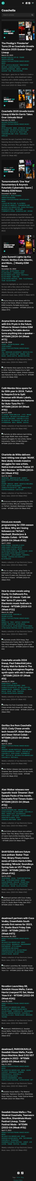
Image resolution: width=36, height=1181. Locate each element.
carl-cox (5, 354)
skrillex (5, 136)
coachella (24, 134)
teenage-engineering (9, 1078)
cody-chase (15, 753)
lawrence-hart (18, 273)
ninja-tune (23, 132)
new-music (6, 886)
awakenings (28, 1011)
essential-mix (21, 211)
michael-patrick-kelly (10, 122)
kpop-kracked (7, 128)
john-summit (6, 346)
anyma (30, 211)
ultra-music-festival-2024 (12, 628)
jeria (22, 344)
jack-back (5, 416)
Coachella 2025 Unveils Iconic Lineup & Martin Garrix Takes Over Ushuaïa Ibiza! (18, 114)
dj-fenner (5, 130)
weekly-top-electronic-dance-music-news (16, 62)
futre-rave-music (13, 880)
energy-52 (5, 622)
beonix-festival (24, 356)
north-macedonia (8, 69)
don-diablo (6, 555)
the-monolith (28, 628)
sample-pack (26, 487)
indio (3, 814)
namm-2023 (10, 814)
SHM (20, 1138)
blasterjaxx (6, 559)
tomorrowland (8, 134)
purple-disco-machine (10, 1080)
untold (17, 622)
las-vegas (15, 815)
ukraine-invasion (14, 1013)
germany (16, 689)
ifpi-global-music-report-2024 (13, 553)
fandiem (21, 1072)
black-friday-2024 (8, 275)
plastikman (27, 278)
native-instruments (14, 486)
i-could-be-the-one (9, 203)
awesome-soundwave (13, 352)
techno (4, 557)
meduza (10, 484)
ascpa (28, 1070)
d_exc (4, 486)
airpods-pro (22, 810)
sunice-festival (14, 67)
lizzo (20, 1078)
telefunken (6, 878)
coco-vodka (6, 944)
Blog (22, 1177)
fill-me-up (25, 420)
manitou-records (26, 484)
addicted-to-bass (8, 817)
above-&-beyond (8, 59)
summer (24, 1144)
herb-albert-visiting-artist (12, 547)
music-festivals (27, 207)
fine (9, 71)
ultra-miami (20, 624)
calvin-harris (18, 812)
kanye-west (6, 815)
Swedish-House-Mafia (10, 1138)
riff (3, 755)
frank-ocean (19, 1015)
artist (19, 549)
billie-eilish (23, 551)
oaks (23, 685)
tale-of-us (14, 132)
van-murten (23, 884)
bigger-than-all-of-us (10, 57)
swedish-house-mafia (19, 1009)
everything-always (9, 549)
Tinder (9, 1144)
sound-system (7, 616)
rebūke (22, 354)
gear (19, 819)
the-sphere (19, 209)
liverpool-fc (18, 1011)
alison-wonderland (9, 810)
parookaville (7, 1074)
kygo (17, 134)
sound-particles (15, 749)
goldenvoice (21, 814)
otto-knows (16, 946)
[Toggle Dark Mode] (22, 3)
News (18, 1177)
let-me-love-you (24, 687)
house (13, 886)
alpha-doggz (24, 1080)
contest (5, 1072)
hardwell (26, 555)
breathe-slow (15, 478)
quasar (4, 71)
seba (20, 278)
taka (12, 622)
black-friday (14, 271)
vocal (13, 878)
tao (3, 352)
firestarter (24, 65)
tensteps (20, 691)
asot (18, 275)
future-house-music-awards (12, 693)
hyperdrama (6, 422)
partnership (6, 946)
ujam (23, 271)
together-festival (24, 878)
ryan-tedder (6, 545)
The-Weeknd (27, 1138)
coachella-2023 (8, 1015)
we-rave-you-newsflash (19, 130)
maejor (16, 882)
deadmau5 (16, 944)
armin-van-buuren (8, 197)
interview (5, 478)
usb (19, 487)
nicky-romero (16, 195)
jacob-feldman (13, 344)
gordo (4, 344)
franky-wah (24, 882)
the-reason (15, 420)
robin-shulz (6, 683)
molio (4, 691)
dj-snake (5, 414)
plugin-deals (6, 273)
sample (24, 478)
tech (18, 817)
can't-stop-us (7, 626)
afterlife (21, 128)
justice (26, 422)
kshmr (4, 484)
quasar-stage (7, 614)
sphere (4, 624)
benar (29, 414)
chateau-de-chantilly (16, 557)
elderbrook (25, 753)
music (4, 356)
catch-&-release (12, 65)
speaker (4, 749)
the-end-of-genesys (9, 205)
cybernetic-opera (8, 211)
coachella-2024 (22, 418)
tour (3, 280)
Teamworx (15, 1140)
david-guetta (12, 356)
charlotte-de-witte (9, 487)
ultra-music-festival (10, 278)
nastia (4, 1013)
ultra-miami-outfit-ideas (22, 626)
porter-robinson (8, 489)
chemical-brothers (9, 819)
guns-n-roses (7, 812)
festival (16, 1144)
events (18, 751)
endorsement (26, 944)
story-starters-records (11, 685)
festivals (24, 275)
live (30, 1142)
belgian (4, 67)
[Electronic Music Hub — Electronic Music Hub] (3, 3)
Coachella (6, 1140)
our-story (20, 489)
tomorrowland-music (10, 948)
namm (23, 880)
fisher (21, 57)
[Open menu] (32, 3)
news (15, 128)
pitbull (24, 689)
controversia (25, 815)
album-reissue (7, 882)
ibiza (14, 422)
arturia (25, 69)
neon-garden (27, 749)
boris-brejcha (14, 414)
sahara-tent (14, 354)
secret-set (6, 1009)
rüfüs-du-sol (28, 352)
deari (9, 691)
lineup (25, 1142)
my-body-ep (6, 420)
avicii (31, 551)
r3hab (28, 128)
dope (14, 691)
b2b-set (16, 954)
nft (31, 1080)
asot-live (5, 271)
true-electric (17, 71)
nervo (18, 69)
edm (27, 354)
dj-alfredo (21, 203)
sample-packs (7, 954)
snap (3, 880)
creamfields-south (9, 950)
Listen (4, 1144)
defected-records (8, 418)
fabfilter (15, 277)
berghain (29, 1015)
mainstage (25, 622)
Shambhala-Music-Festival (12, 1142)
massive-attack (7, 209)
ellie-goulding (21, 886)
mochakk (5, 132)
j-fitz (23, 414)
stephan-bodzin (7, 952)
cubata (14, 683)
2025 (3, 65)
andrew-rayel (7, 689)
